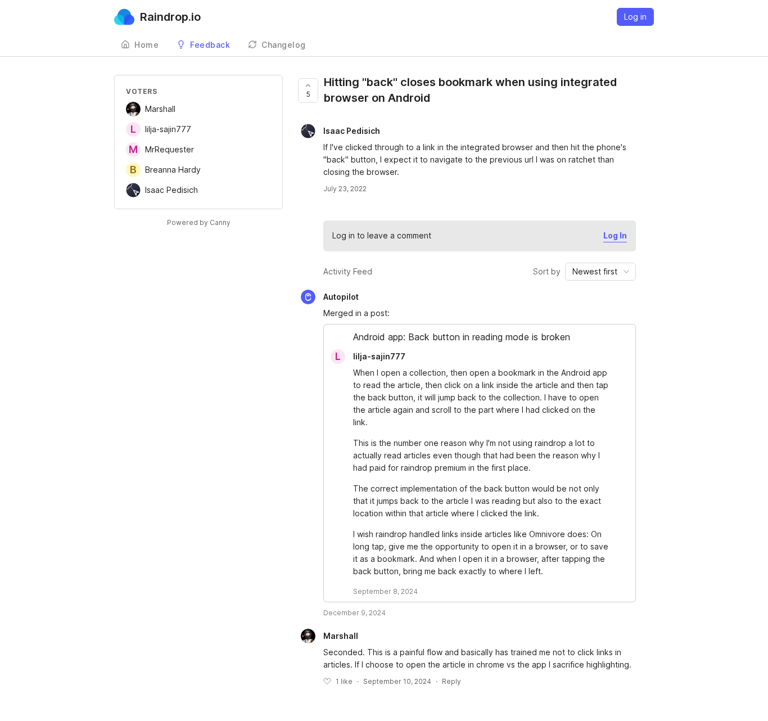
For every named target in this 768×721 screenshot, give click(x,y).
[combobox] (600, 272)
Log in (635, 16)
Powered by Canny (199, 222)
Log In (615, 235)
